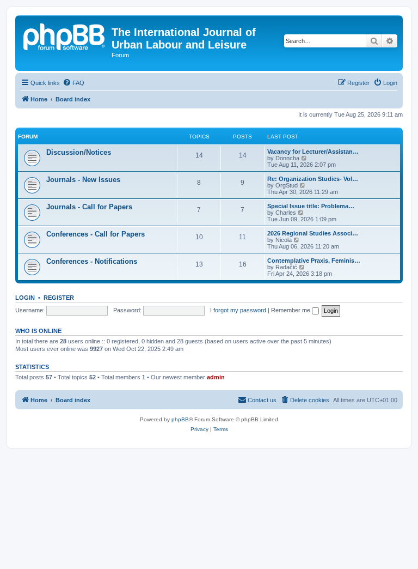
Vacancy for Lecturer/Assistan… (313, 151)
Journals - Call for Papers (89, 207)
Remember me (291, 310)
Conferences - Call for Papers (95, 234)
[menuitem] (73, 82)
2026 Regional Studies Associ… (312, 233)
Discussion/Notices (78, 152)
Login (25, 297)
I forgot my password (238, 310)
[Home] (65, 35)
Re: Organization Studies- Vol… (312, 178)
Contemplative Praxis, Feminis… (313, 260)
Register (59, 297)
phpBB (180, 419)
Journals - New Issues (83, 179)
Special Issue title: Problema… (310, 206)
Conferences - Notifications (91, 261)
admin (216, 377)
